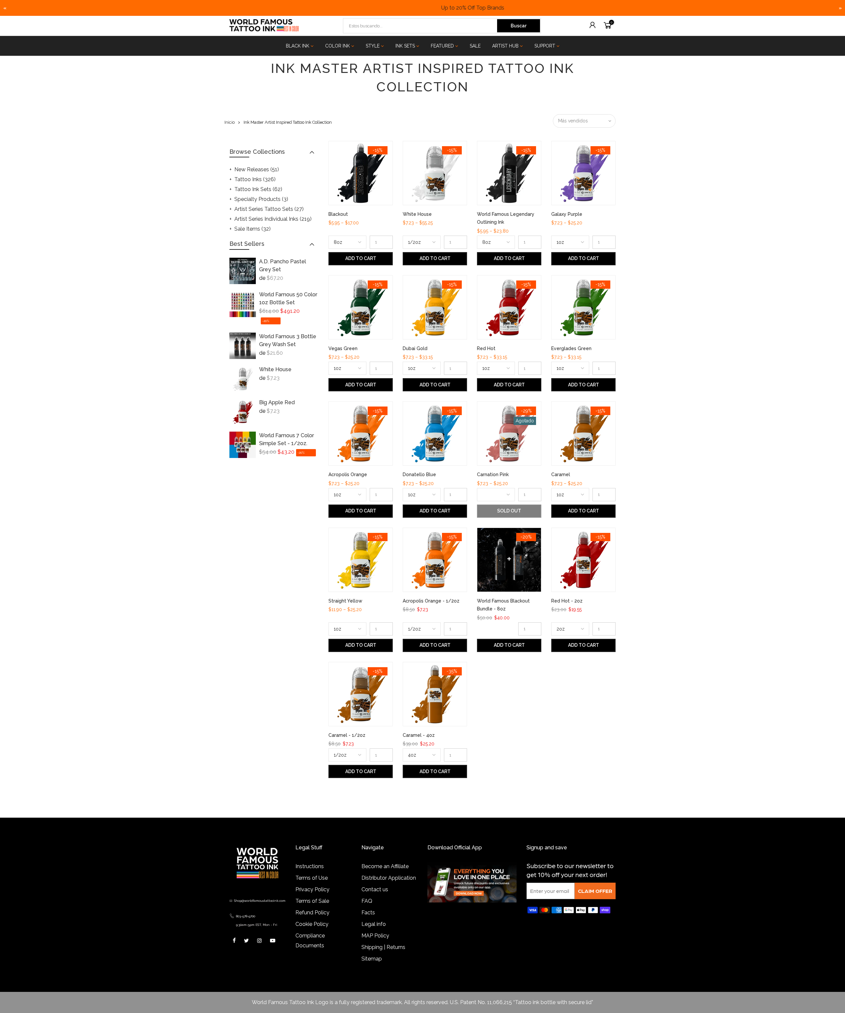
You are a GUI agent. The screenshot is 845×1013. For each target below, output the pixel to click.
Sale (475, 46)
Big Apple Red (277, 402)
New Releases (256, 169)
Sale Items (252, 229)
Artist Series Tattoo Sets (269, 209)
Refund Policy (312, 912)
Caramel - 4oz (419, 735)
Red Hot (486, 348)
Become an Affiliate (385, 866)
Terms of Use (311, 878)
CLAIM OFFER (595, 890)
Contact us (374, 889)
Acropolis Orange (347, 474)
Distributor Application (388, 878)
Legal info (373, 924)
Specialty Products (261, 199)
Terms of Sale (312, 901)
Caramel (560, 474)
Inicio (229, 122)
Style (373, 46)
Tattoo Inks (255, 179)
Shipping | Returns (383, 947)
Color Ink (337, 46)
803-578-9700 (245, 916)
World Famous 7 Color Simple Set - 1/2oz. (286, 439)
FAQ (366, 901)
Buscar (518, 25)
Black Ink (297, 46)
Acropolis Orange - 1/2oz (431, 601)
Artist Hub (505, 46)
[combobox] (420, 25)
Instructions (309, 866)
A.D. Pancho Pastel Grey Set (282, 265)
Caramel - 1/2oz (346, 735)
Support (544, 46)
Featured (442, 46)
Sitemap (371, 959)
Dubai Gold (415, 348)
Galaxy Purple (566, 214)
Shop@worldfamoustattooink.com (260, 900)
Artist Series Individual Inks (273, 219)
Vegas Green (342, 348)
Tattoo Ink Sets (258, 189)
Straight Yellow (345, 601)
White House (275, 369)
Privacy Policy (312, 889)
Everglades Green (571, 348)
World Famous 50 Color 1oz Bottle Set (288, 298)
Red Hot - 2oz (567, 601)
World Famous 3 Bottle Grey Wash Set (287, 340)
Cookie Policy (311, 924)
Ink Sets (405, 46)
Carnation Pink (493, 474)
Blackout (338, 214)
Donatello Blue (419, 474)
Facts (368, 912)
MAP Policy (375, 935)
